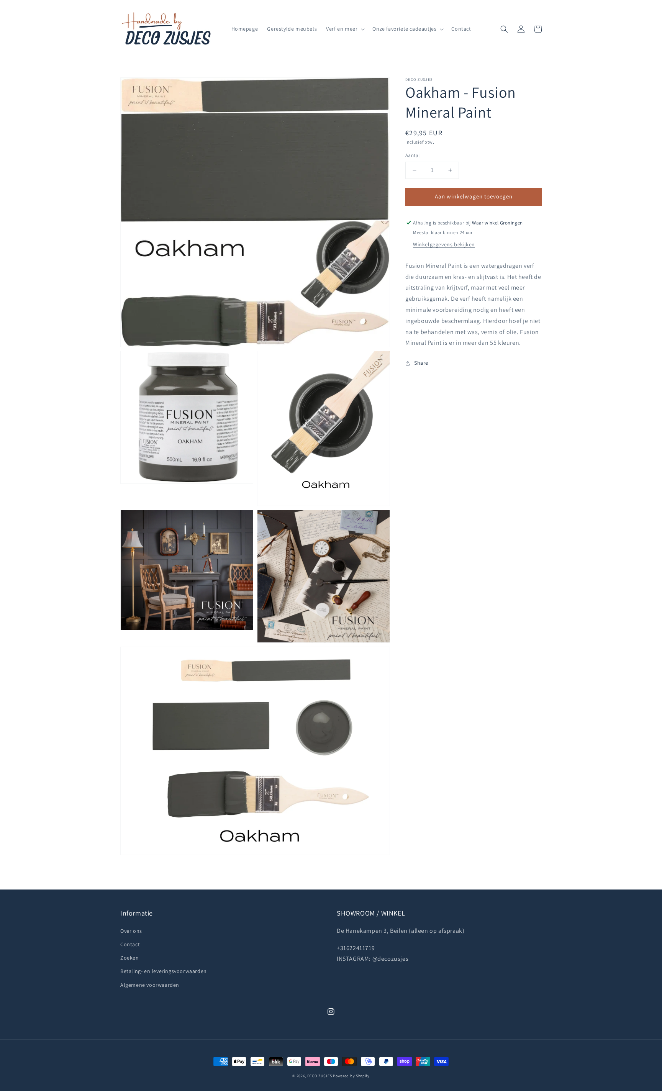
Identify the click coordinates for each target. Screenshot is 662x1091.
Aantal (412, 155)
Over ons (131, 930)
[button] (504, 29)
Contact (130, 944)
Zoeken (129, 957)
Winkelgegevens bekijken (444, 244)
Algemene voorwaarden (149, 984)
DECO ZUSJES (319, 1075)
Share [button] (421, 362)
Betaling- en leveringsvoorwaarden (163, 971)
